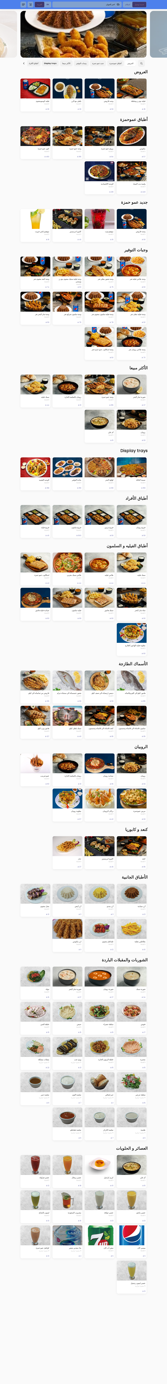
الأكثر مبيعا (66, 63)
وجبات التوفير (81, 63)
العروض (130, 63)
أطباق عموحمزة (116, 63)
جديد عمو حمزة (98, 63)
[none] (83, 34)
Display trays (50, 63)
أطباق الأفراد (33, 63)
